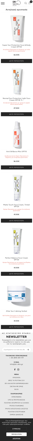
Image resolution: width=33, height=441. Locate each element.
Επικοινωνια (16, 397)
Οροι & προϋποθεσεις (16, 400)
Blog (16, 389)
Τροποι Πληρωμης (16, 405)
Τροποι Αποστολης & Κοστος (16, 408)
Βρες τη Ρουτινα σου (16, 380)
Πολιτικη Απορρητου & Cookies (16, 403)
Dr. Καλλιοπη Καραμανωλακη (16, 383)
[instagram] (18, 369)
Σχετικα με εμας (16, 386)
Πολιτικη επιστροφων (16, 411)
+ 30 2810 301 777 (16, 358)
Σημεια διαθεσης (16, 414)
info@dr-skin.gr (16, 364)
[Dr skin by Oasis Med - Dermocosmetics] (16, 3)
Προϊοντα (16, 377)
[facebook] (14, 369)
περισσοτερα (16, 434)
